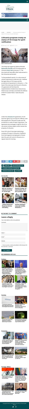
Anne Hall (9, 70)
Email (2, 237)
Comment (3, 222)
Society (3, 295)
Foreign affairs (6, 367)
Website (3, 241)
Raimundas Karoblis (7, 68)
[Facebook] (16, 407)
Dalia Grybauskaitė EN (17, 165)
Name (3, 232)
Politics (3, 259)
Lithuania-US (11, 116)
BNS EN (12, 45)
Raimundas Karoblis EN (8, 170)
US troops (18, 170)
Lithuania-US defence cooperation (10, 168)
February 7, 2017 (6, 45)
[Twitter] (13, 407)
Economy (4, 331)
